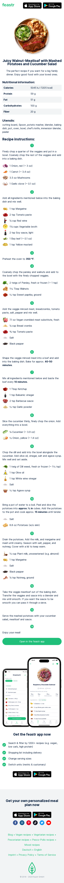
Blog (10, 834)
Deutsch (26, 849)
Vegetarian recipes (44, 834)
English (38, 849)
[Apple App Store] (32, 5)
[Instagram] (22, 822)
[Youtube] (48, 822)
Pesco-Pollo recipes (43, 839)
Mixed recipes (32, 844)
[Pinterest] (28, 822)
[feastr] (8, 5)
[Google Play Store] (52, 5)
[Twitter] (42, 822)
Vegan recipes (23, 834)
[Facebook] (15, 822)
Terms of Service (46, 854)
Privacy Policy (26, 854)
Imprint (12, 854)
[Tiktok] (35, 822)
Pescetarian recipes (18, 839)
